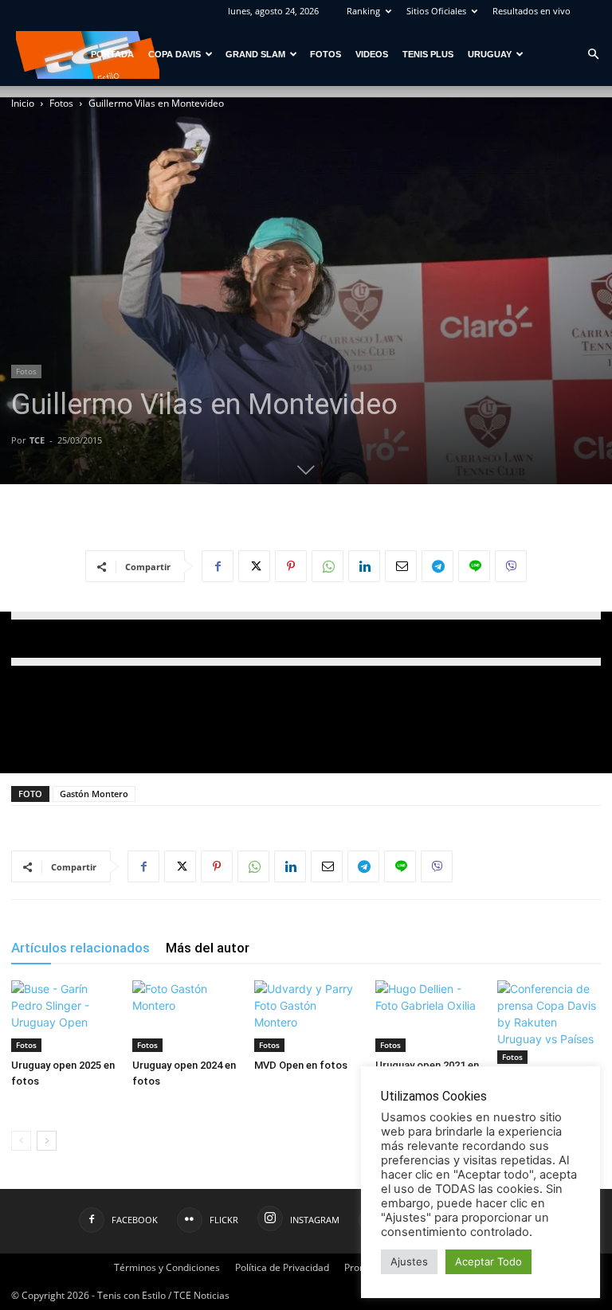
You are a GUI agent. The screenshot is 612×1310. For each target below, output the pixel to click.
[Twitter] (254, 566)
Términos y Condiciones (167, 1267)
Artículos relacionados (80, 948)
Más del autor (207, 948)
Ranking (363, 11)
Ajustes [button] (409, 1261)
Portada (112, 54)
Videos (371, 54)
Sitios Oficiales (436, 11)
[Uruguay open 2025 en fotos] (63, 1016)
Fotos (325, 54)
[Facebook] (217, 566)
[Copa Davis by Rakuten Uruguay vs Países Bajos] (549, 1022)
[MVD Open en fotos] (306, 1016)
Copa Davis (174, 54)
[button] (593, 54)
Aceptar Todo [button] (488, 1261)
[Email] (401, 566)
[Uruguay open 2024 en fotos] (184, 1016)
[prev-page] (21, 1141)
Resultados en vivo (531, 11)
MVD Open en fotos (300, 1065)
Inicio (22, 103)
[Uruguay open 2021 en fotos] (427, 1016)
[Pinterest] (291, 566)
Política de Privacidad (282, 1267)
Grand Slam (255, 54)
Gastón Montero (94, 794)
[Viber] (511, 566)
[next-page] (47, 1141)
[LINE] (474, 566)
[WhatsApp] (327, 566)
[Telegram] (437, 566)
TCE (37, 440)
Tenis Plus (427, 54)
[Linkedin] (364, 566)
